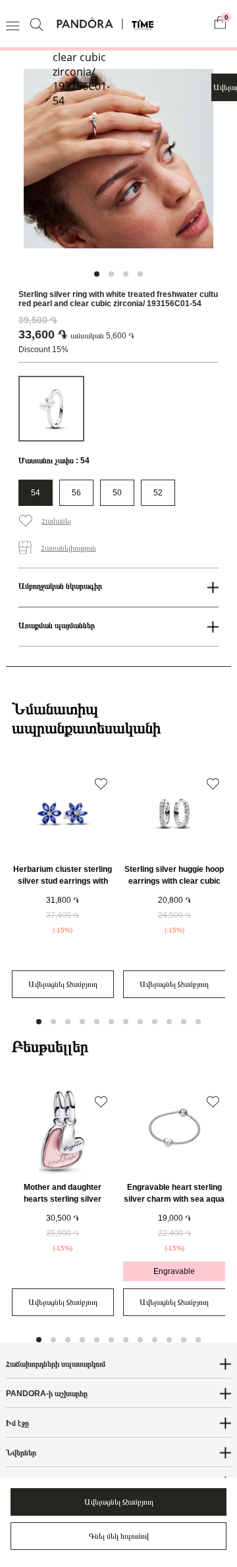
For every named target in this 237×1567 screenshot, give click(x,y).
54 (35, 492)
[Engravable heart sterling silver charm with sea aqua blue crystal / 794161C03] (174, 1131)
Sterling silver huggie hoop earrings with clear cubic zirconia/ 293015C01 (174, 881)
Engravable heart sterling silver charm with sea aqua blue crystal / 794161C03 (174, 1199)
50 (117, 492)
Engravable (174, 1271)
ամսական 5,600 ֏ (102, 335)
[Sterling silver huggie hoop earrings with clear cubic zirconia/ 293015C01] (174, 813)
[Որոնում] (38, 24)
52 (158, 492)
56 (76, 492)
